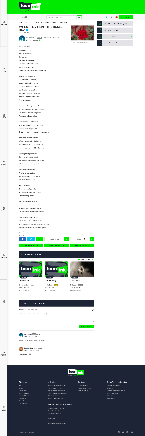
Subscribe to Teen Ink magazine (57, 423)
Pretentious (25, 280)
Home (21, 22)
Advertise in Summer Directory (57, 393)
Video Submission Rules (55, 416)
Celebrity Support (24, 393)
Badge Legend (111, 398)
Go (79, 17)
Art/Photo (4, 257)
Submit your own (81, 245)
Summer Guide (3, 355)
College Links (110, 388)
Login (89, 310)
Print (22, 232)
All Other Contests (83, 390)
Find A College (109, 36)
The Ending (50, 280)
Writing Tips (51, 418)
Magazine (4, 24)
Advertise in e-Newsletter (55, 398)
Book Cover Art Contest (84, 388)
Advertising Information (55, 388)
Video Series (110, 395)
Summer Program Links (113, 385)
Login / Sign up (126, 17)
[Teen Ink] (32, 7)
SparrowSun (28, 348)
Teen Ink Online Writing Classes (116, 390)
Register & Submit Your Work (56, 408)
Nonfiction (4, 164)
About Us (21, 385)
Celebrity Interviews (24, 395)
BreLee (74, 285)
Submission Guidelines (54, 413)
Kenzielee (32, 38)
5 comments (24, 290)
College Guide (4, 409)
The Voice (75, 280)
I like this (58, 239)
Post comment (86, 326)
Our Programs (23, 390)
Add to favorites (56, 245)
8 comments (50, 290)
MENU (23, 17)
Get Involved (51, 421)
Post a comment (30, 245)
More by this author (32, 40)
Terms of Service (23, 403)
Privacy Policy (23, 401)
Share (21, 235)
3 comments (76, 290)
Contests (3, 304)
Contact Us (22, 388)
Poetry (4, 71)
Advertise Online (53, 395)
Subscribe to (115, 24)
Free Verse (38, 22)
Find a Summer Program (112, 43)
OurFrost (50, 285)
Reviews (3, 211)
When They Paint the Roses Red (56, 22)
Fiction (4, 117)
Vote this (84, 239)
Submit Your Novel (53, 411)
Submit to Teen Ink (110, 30)
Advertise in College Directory (56, 390)
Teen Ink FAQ (22, 398)
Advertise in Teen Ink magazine (57, 385)
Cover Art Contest (83, 385)
